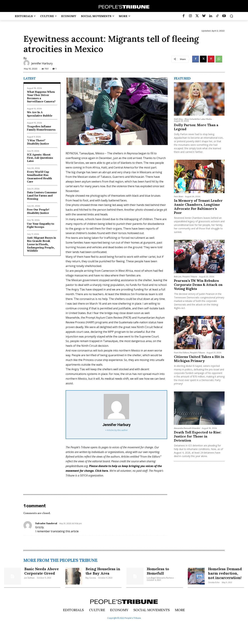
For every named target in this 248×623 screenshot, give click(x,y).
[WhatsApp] (218, 59)
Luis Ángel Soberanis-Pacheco (160, 577)
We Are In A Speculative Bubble (39, 113)
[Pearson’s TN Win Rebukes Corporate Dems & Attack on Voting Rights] (199, 256)
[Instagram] (190, 16)
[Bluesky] (203, 16)
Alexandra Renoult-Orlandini (187, 428)
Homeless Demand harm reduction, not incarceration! (225, 573)
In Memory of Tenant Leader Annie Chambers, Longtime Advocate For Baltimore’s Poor (198, 206)
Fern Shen (178, 196)
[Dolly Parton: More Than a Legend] (199, 99)
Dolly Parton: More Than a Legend (196, 127)
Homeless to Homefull (158, 571)
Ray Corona (91, 577)
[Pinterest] (211, 59)
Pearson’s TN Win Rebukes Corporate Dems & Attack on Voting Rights (198, 284)
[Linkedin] (210, 16)
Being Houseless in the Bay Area (103, 571)
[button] (231, 16)
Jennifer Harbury (42, 63)
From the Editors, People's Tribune (189, 353)
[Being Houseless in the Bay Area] (73, 576)
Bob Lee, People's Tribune (185, 277)
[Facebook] (183, 16)
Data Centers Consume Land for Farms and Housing (42, 195)
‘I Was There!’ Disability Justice (38, 141)
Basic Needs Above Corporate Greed (41, 571)
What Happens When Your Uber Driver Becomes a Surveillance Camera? (41, 96)
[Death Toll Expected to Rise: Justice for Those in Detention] (199, 408)
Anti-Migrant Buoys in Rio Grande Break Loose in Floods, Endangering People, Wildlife (41, 244)
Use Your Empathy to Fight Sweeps (40, 225)
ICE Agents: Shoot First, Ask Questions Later (40, 158)
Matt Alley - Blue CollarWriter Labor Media (193, 119)
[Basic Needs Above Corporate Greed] (12, 576)
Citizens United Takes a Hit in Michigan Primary (199, 359)
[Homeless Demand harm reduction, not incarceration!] (196, 576)
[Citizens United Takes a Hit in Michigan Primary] (199, 332)
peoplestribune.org (77, 466)
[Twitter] (197, 16)
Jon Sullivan (29, 577)
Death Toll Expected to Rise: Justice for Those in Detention (197, 436)
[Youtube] (224, 16)
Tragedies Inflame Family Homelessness (41, 127)
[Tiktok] (217, 16)
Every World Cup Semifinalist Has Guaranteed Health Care (39, 176)
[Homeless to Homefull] (135, 576)
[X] (203, 59)
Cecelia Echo (213, 582)
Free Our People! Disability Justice (38, 211)
